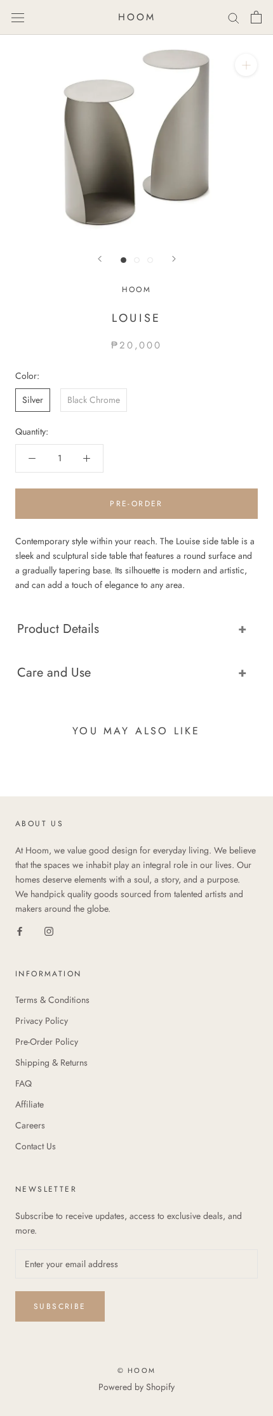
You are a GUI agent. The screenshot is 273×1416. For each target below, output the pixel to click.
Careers (30, 1125)
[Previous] (100, 259)
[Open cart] (256, 17)
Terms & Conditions (52, 999)
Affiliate (29, 1104)
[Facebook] (19, 930)
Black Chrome (93, 399)
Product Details (58, 629)
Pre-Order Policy (46, 1041)
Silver (32, 399)
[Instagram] (48, 930)
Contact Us (35, 1146)
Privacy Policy (41, 1020)
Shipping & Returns (51, 1062)
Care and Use (54, 672)
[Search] (233, 17)
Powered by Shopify (136, 1387)
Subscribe (60, 1306)
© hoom (136, 1370)
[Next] (174, 259)
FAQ (23, 1083)
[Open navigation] (17, 17)
